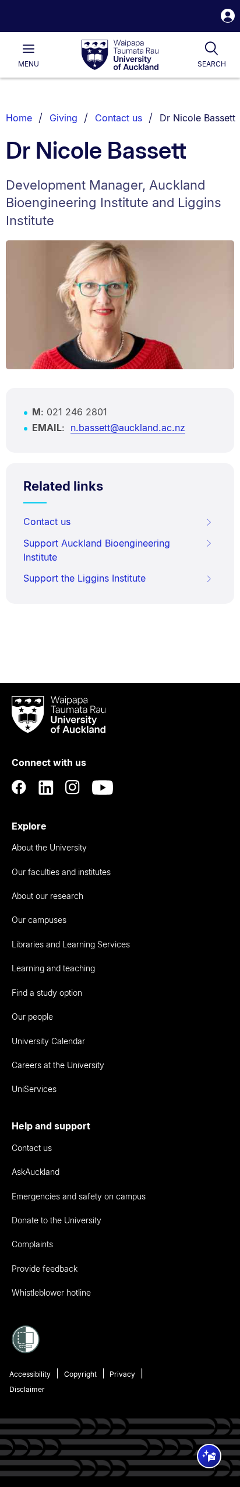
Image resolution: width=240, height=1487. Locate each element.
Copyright (80, 1374)
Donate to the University (56, 1220)
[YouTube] (102, 787)
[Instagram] (72, 787)
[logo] (120, 55)
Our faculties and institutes (61, 872)
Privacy (122, 1374)
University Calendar (48, 1041)
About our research (47, 896)
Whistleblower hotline (51, 1292)
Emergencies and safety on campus (79, 1196)
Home (19, 118)
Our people (32, 1016)
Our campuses (39, 920)
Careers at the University (58, 1065)
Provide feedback (44, 1268)
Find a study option (47, 993)
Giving (63, 118)
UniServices (34, 1089)
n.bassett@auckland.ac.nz (127, 427)
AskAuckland (35, 1172)
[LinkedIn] (46, 787)
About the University (49, 847)
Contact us (118, 118)
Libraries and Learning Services (71, 944)
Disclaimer (27, 1389)
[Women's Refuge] (26, 1350)
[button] (228, 17)
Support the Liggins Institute (84, 578)
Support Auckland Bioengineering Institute (96, 550)
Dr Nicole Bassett (197, 118)
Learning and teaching (53, 968)
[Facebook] (19, 787)
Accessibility (30, 1374)
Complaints (32, 1244)
